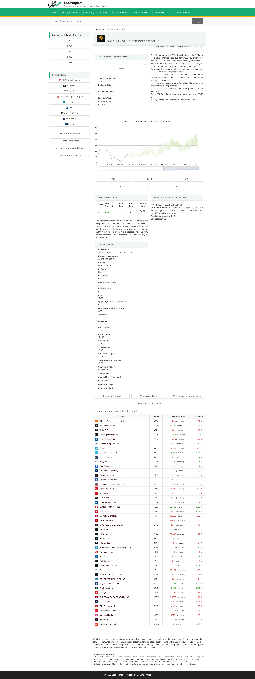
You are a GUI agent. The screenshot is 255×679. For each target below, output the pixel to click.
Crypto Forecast (159, 12)
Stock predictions (69, 12)
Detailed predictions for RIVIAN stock (68, 35)
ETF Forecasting (120, 12)
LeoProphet (73, 3)
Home (53, 12)
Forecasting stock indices (95, 12)
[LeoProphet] (54, 4)
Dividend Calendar (181, 12)
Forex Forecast (140, 12)
